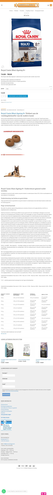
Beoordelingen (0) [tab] (20, 109)
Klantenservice (4, 404)
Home (11, 10)
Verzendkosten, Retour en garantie (9, 408)
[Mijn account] (48, 5)
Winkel (16, 10)
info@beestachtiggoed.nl (9, 444)
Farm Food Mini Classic (24, 359)
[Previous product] (28, 13)
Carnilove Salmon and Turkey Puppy (43, 360)
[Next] (52, 353)
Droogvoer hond (39, 10)
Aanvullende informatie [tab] (11, 109)
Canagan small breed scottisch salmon (8, 360)
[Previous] (1, 353)
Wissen (50, 86)
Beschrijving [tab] (3, 109)
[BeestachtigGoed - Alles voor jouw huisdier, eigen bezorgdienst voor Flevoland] (26, 5)
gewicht (2, 88)
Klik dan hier (3, 333)
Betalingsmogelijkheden (6, 406)
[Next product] (25, 13)
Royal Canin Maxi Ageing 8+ (13, 113)
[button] (2, 5)
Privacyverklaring (5, 409)
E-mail (3, 384)
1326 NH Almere (5, 441)
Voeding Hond (29, 10)
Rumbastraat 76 (4, 439)
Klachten (3, 413)
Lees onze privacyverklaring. (12, 391)
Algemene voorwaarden (6, 411)
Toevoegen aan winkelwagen (18, 96)
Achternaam (4, 378)
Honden (22, 10)
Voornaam (4, 373)
